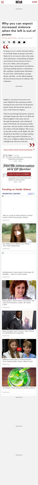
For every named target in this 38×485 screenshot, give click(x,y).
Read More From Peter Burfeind (18, 150)
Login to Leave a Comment (19, 174)
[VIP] (34, 2)
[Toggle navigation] (2, 2)
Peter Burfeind (10, 38)
